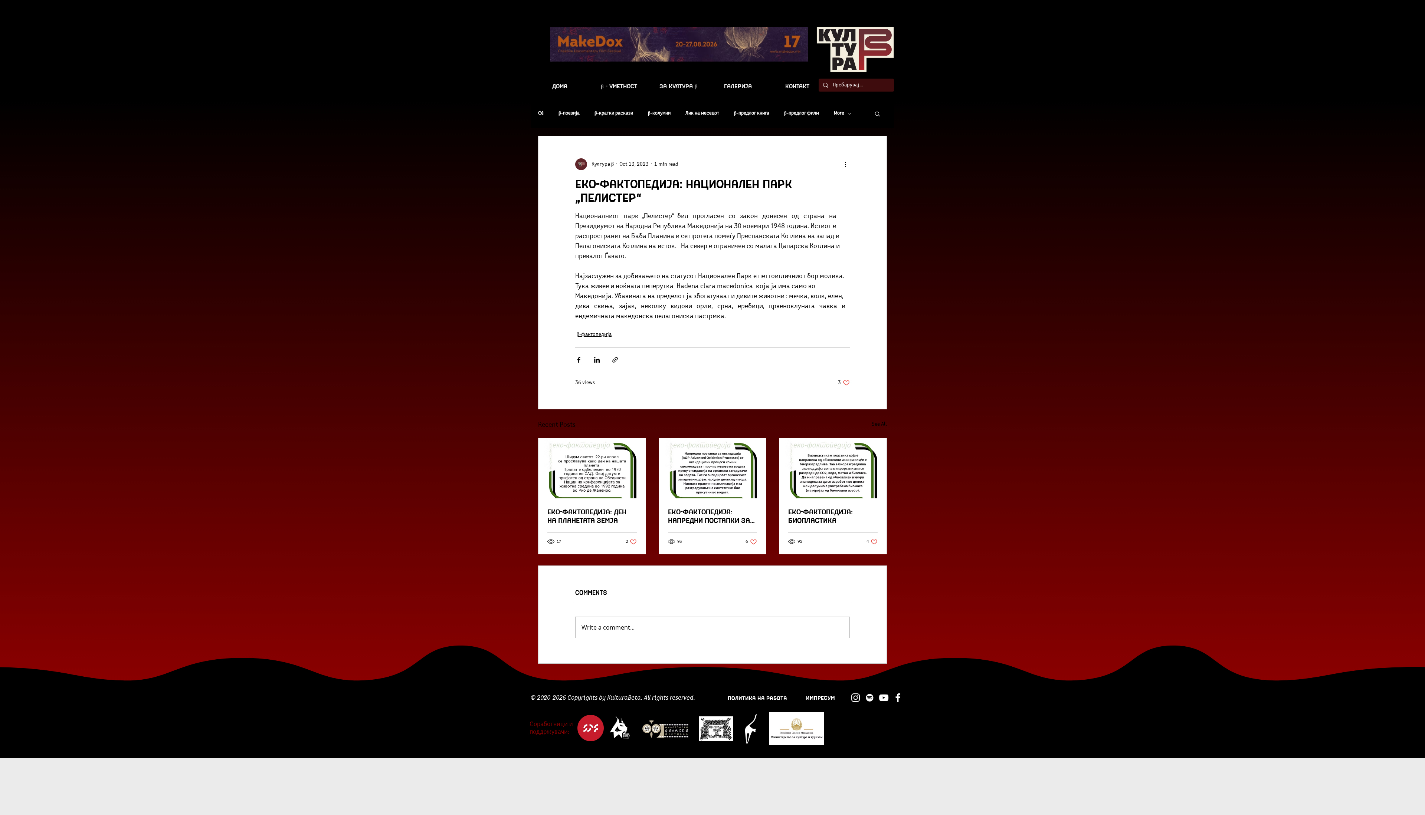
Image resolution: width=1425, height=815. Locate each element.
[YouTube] (884, 697)
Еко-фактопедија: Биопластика (820, 515)
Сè (541, 113)
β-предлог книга (751, 113)
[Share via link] (615, 359)
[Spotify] (869, 697)
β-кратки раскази (613, 113)
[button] (877, 113)
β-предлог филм (801, 113)
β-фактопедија (594, 334)
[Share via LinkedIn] (596, 359)
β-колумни (659, 113)
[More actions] (845, 164)
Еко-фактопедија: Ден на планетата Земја (586, 515)
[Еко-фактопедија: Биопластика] (833, 468)
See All (879, 424)
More (839, 113)
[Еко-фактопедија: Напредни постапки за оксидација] (712, 468)
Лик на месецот (702, 113)
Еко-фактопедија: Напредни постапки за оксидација (709, 515)
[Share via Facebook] (578, 359)
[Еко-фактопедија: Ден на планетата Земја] (592, 468)
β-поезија (569, 113)
